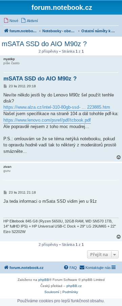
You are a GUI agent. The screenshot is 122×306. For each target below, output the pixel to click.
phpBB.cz (74, 286)
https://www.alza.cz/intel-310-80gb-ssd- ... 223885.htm (56, 107)
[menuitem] (10, 21)
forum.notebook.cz (62, 7)
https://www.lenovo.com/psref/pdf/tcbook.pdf (47, 120)
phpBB (43, 280)
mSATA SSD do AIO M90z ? (44, 44)
